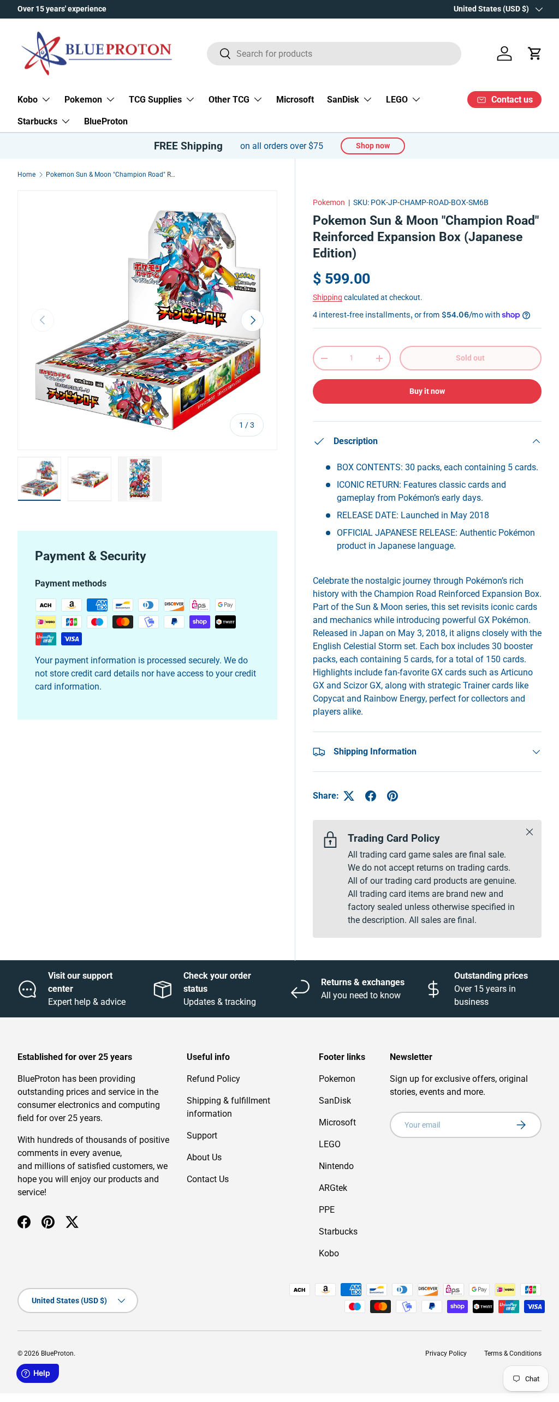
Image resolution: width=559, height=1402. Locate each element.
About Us (204, 1157)
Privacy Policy (446, 1353)
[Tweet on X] (349, 796)
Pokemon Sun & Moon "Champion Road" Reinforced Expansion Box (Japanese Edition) (111, 174)
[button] (535, 53)
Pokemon (329, 202)
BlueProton (106, 121)
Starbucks (338, 1231)
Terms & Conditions (513, 1353)
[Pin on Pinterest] (392, 796)
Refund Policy (213, 1079)
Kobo (329, 1253)
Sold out (470, 358)
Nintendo (336, 1166)
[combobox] (334, 53)
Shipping (327, 297)
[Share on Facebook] (371, 796)
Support (202, 1135)
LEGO (330, 1144)
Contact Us (208, 1179)
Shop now (373, 145)
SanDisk (335, 1100)
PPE (327, 1210)
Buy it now (427, 391)
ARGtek (333, 1188)
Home (26, 174)
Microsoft (295, 99)
